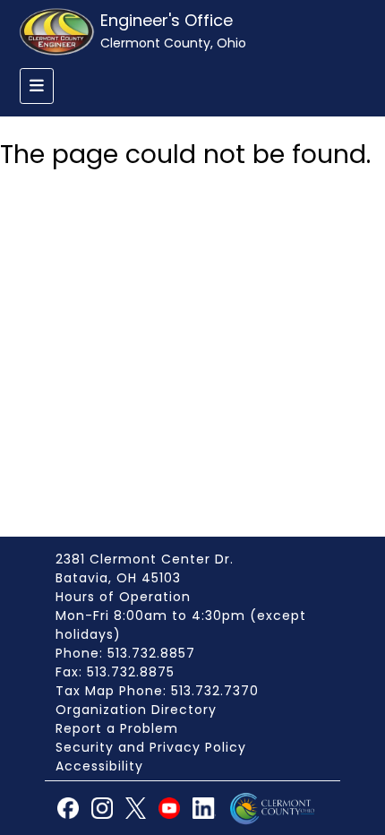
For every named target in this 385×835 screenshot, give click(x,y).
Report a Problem (117, 728)
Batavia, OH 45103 (118, 578)
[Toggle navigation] (37, 86)
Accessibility (99, 766)
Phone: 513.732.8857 (125, 653)
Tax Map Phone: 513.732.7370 (157, 691)
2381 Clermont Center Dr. (145, 559)
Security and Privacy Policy (151, 747)
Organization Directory (136, 710)
